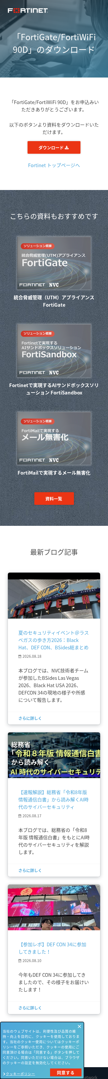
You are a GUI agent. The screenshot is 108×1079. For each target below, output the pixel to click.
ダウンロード (52, 147)
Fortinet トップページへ (54, 165)
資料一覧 (53, 498)
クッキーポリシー (20, 1073)
